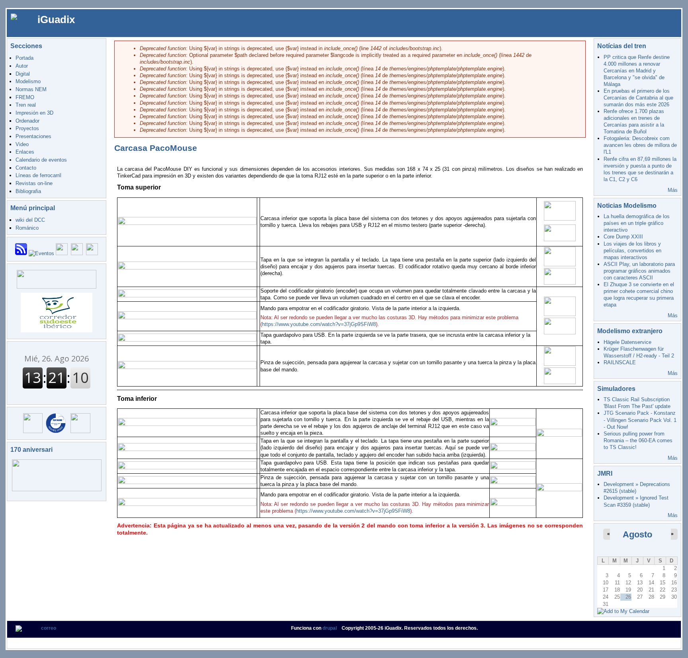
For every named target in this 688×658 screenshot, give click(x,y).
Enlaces (25, 152)
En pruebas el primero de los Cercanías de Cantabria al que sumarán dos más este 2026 (638, 97)
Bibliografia (28, 191)
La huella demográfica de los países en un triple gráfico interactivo (637, 223)
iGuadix (56, 19)
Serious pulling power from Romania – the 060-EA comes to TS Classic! (638, 440)
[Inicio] (20, 17)
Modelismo (28, 81)
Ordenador (27, 121)
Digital (23, 74)
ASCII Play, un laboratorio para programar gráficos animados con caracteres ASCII (639, 271)
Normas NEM (31, 89)
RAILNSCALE (620, 362)
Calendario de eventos (41, 160)
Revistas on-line (34, 183)
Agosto (637, 534)
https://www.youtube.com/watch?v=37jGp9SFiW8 (319, 324)
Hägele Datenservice (627, 342)
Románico (27, 228)
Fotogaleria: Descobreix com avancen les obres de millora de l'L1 (640, 145)
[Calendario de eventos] (41, 253)
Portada (24, 58)
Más (673, 190)
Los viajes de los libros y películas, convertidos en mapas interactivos (632, 250)
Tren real (26, 105)
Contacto (26, 168)
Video (22, 144)
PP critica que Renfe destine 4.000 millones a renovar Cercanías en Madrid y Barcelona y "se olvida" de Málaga (637, 70)
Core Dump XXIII (623, 237)
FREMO (25, 97)
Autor (22, 66)
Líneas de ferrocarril (38, 175)
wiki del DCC (30, 220)
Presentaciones (33, 136)
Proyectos (27, 128)
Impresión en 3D (34, 113)
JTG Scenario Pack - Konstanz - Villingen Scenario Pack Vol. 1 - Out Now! (640, 420)
